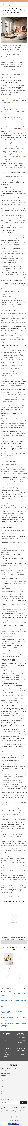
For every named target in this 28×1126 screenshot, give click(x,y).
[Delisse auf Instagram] (16, 1117)
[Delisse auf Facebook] (12, 1117)
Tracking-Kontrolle (5, 1080)
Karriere (3, 1093)
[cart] (26, 4)
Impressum (3, 1078)
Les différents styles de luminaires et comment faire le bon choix (13, 1018)
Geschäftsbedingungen (6, 1070)
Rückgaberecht (4, 1075)
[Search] (24, 4)
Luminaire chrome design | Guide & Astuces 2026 (13, 1000)
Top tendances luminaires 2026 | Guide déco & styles (13, 994)
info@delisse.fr (4, 1112)
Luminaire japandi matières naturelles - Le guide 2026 (13, 1005)
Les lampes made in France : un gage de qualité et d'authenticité (13, 1024)
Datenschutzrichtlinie (5, 1073)
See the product (14, 942)
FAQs (2, 1088)
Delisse (4, 885)
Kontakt (3, 1096)
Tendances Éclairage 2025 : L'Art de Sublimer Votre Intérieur (12, 1011)
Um (2, 1086)
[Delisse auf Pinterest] (14, 1117)
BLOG (2, 1091)
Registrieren (23, 1102)
